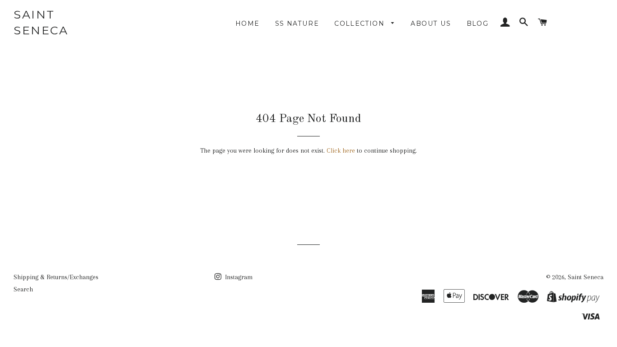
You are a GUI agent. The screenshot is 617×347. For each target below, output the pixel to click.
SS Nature (297, 23)
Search (23, 289)
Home (247, 23)
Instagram (237, 277)
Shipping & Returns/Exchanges (56, 277)
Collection (360, 23)
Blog (478, 23)
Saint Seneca (41, 22)
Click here (341, 150)
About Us (431, 23)
